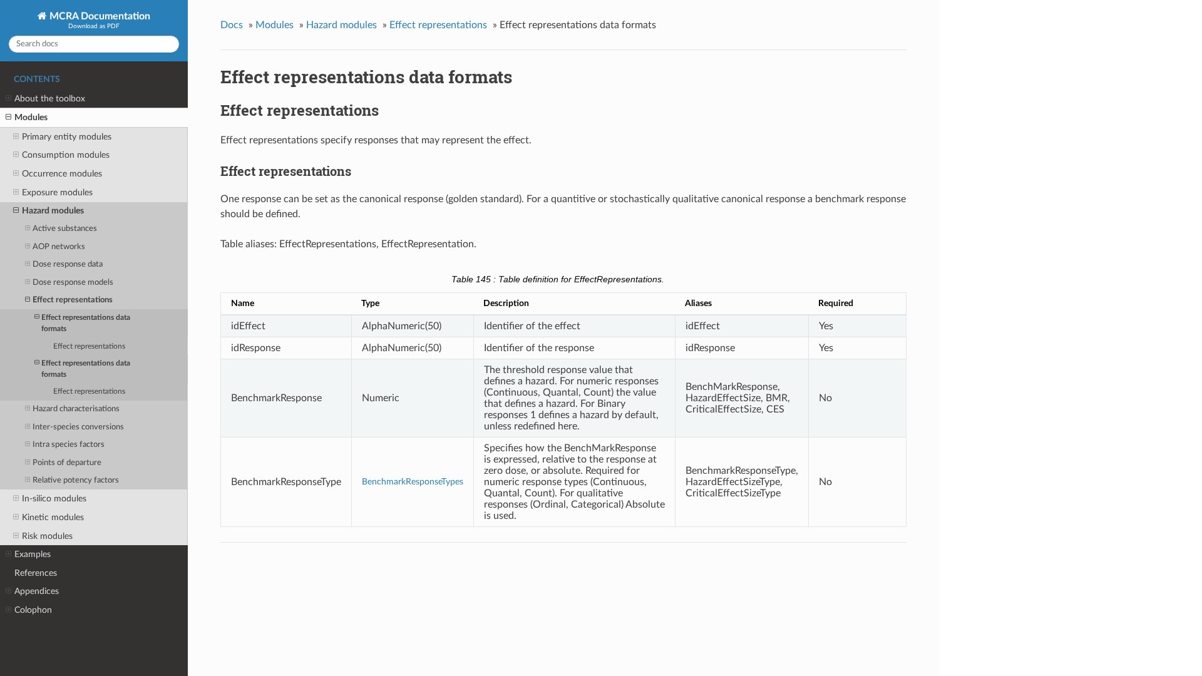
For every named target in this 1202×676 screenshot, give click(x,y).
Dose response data (68, 264)
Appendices (36, 591)
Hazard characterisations (76, 409)
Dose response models (73, 283)
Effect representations (73, 300)
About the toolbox (49, 98)
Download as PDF (94, 26)
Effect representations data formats (85, 323)
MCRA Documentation (98, 16)
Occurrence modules (62, 173)
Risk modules (47, 536)
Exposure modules (57, 192)
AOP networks (59, 247)
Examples (32, 554)
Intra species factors (69, 445)
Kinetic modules (53, 517)
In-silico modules (54, 498)
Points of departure (67, 463)
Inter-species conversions (78, 427)
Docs (231, 25)
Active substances (65, 229)
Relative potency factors (76, 480)
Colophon (33, 610)
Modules (31, 117)
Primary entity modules (66, 136)
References (35, 573)
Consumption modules (66, 155)
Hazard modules (53, 210)
